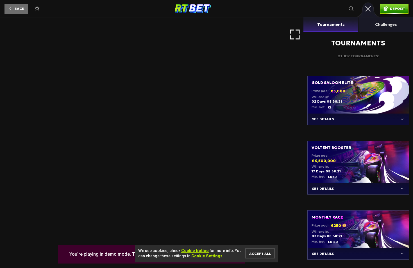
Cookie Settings (207, 256)
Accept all (260, 253)
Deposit (397, 8)
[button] (16, 9)
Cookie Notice (195, 250)
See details (323, 119)
